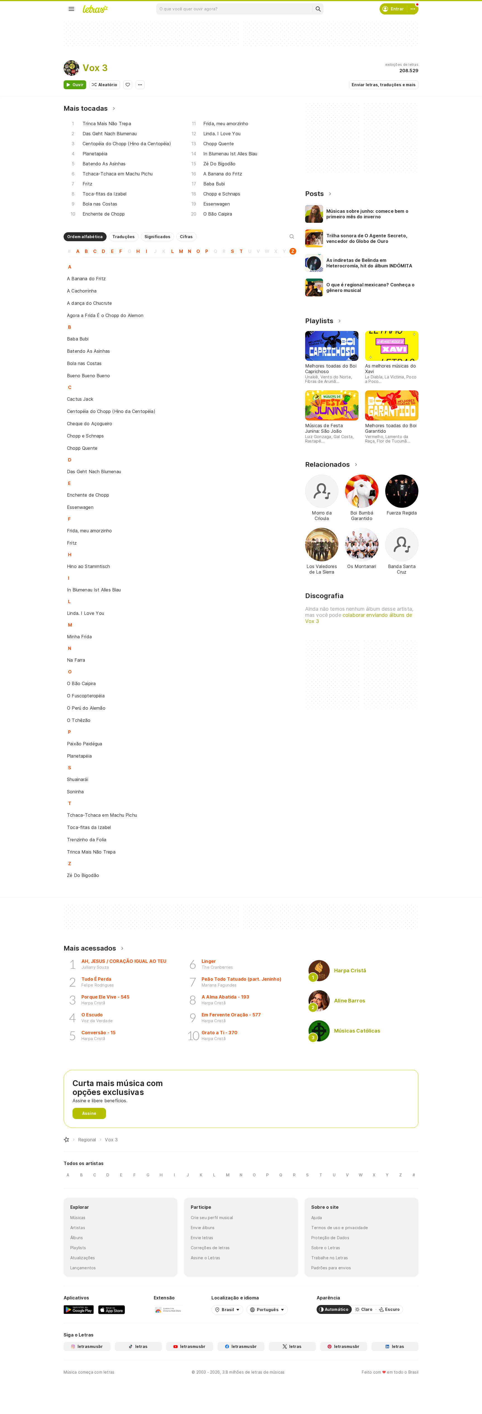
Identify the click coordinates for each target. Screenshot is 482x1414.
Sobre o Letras (325, 1247)
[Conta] (412, 8)
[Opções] (140, 84)
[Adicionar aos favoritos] (127, 84)
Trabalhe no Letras (329, 1257)
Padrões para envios (331, 1267)
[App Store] (111, 1309)
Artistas (77, 1227)
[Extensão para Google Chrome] (168, 1309)
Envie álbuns (203, 1227)
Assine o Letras (205, 1257)
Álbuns (76, 1237)
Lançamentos (83, 1267)
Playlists (78, 1247)
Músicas (78, 1217)
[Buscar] (318, 8)
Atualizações (82, 1257)
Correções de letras (210, 1247)
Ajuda (316, 1217)
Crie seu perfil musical (212, 1217)
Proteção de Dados (330, 1237)
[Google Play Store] (79, 1309)
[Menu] (71, 8)
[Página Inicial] (66, 1139)
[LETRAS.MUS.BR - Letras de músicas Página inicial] (95, 8)
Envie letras (202, 1237)
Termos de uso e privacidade (339, 1227)
